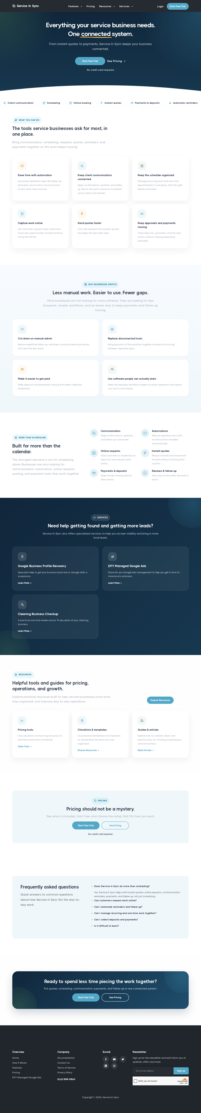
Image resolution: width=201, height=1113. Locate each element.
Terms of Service (66, 1067)
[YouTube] (114, 1059)
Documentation (66, 1058)
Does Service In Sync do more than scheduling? (122, 886)
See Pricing (114, 61)
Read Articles (145, 750)
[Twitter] (123, 1059)
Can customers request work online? (115, 900)
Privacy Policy (64, 1072)
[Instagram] (114, 1066)
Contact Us (63, 1062)
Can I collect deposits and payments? (116, 919)
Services (124, 6)
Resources (105, 6)
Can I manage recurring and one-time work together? (125, 913)
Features (73, 6)
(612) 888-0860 (66, 1079)
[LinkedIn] (106, 1066)
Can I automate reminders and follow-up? (118, 906)
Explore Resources (160, 700)
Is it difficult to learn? (106, 925)
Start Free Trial (178, 6)
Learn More (23, 583)
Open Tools (24, 746)
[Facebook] (106, 1059)
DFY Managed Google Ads (26, 1077)
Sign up (181, 1070)
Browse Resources (87, 750)
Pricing (91, 6)
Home (15, 1058)
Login (160, 6)
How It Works (19, 1062)
